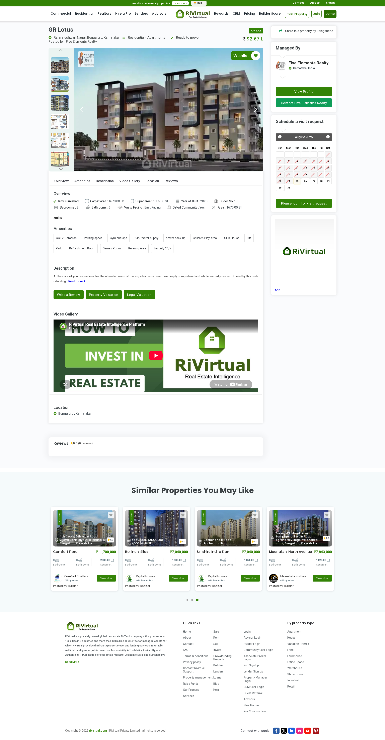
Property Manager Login (255, 679)
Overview (61, 181)
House (291, 637)
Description (105, 181)
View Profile (304, 92)
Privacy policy (192, 662)
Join (316, 14)
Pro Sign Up (251, 665)
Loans (217, 677)
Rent (216, 637)
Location (152, 181)
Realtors (104, 13)
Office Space (295, 662)
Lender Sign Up (253, 671)
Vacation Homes (298, 643)
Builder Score (270, 13)
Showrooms (295, 674)
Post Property (297, 14)
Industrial (293, 680)
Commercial (61, 13)
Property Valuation (103, 295)
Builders (218, 665)
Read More (72, 661)
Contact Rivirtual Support (194, 669)
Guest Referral (253, 693)
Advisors (159, 13)
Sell (215, 643)
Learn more (180, 3)
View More (106, 578)
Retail (291, 686)
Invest (217, 649)
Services (188, 696)
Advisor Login (252, 637)
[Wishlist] (255, 55)
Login (247, 631)
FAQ (185, 649)
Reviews (171, 181)
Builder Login (252, 643)
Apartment (294, 631)
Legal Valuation (139, 295)
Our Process (191, 689)
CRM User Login (254, 687)
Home (187, 631)
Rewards (221, 13)
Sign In (330, 2)
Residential (84, 13)
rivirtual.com (98, 730)
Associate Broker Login (255, 657)
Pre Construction (255, 711)
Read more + (76, 281)
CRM (236, 13)
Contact (298, 2)
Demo (330, 14)
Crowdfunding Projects (222, 657)
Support (315, 2)
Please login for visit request (304, 203)
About (187, 637)
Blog (216, 683)
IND (200, 3)
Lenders (141, 13)
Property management (198, 677)
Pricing (249, 13)
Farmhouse (294, 656)
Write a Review (68, 295)
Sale (216, 631)
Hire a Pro (123, 13)
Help (216, 689)
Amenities (82, 181)
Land (290, 649)
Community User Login (258, 649)
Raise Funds (191, 683)
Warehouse (294, 668)
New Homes (251, 705)
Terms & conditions (195, 656)
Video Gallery (129, 181)
